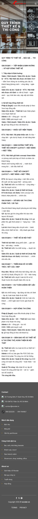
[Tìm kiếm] (35, 4)
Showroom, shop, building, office (15, 458)
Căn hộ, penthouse (10, 433)
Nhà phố (7, 429)
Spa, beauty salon (10, 454)
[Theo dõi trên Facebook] (16, 498)
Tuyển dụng (8, 479)
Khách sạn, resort (10, 450)
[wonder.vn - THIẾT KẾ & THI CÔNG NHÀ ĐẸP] (19, 3)
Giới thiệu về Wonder (11, 471)
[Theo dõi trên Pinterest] (21, 498)
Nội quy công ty (9, 475)
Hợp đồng (7, 484)
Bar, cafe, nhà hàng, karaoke (14, 445)
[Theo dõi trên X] (19, 498)
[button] (3, 3)
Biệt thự (7, 425)
